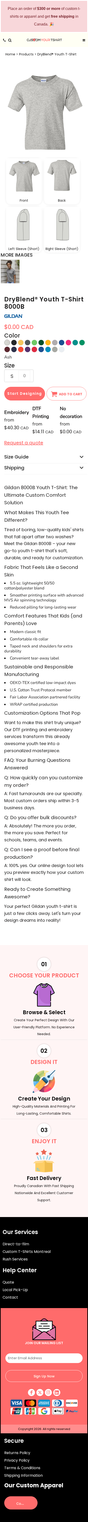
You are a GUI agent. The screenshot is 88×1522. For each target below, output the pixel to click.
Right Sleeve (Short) (62, 248)
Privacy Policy (17, 1460)
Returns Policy (17, 1452)
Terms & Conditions (22, 1468)
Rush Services (15, 1259)
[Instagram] (48, 1392)
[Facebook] (31, 1392)
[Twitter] (39, 1392)
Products (26, 54)
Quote (8, 1282)
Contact (10, 1297)
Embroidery (16, 412)
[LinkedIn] (56, 1392)
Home (10, 54)
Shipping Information (23, 1475)
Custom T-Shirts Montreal (27, 1251)
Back (62, 200)
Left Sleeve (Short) (23, 248)
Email (44, 1349)
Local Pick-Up (15, 1290)
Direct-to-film (16, 1244)
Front (24, 200)
